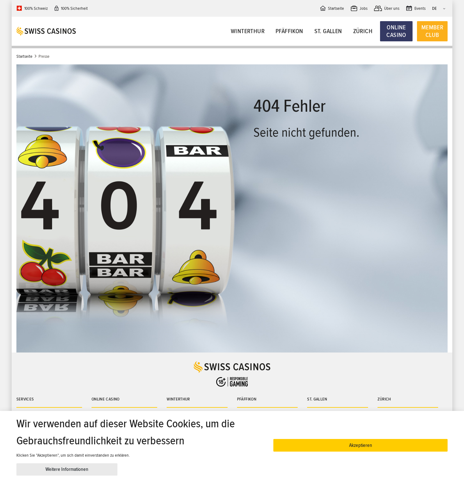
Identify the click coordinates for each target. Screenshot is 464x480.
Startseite (24, 56)
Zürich (362, 31)
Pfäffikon (289, 31)
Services (25, 399)
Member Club (432, 31)
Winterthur (248, 31)
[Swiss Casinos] (70, 31)
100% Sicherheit (74, 8)
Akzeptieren (360, 445)
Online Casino (396, 31)
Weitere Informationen (66, 469)
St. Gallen (328, 31)
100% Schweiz (36, 8)
